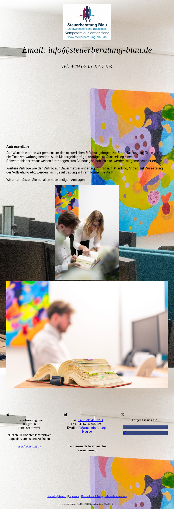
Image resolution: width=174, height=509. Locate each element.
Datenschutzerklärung (92, 496)
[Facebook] (124, 427)
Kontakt (62, 496)
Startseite (52, 496)
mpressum (74, 496)
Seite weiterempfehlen (116, 496)
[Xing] (124, 433)
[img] (87, 20)
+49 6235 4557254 (90, 420)
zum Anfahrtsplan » (29, 446)
